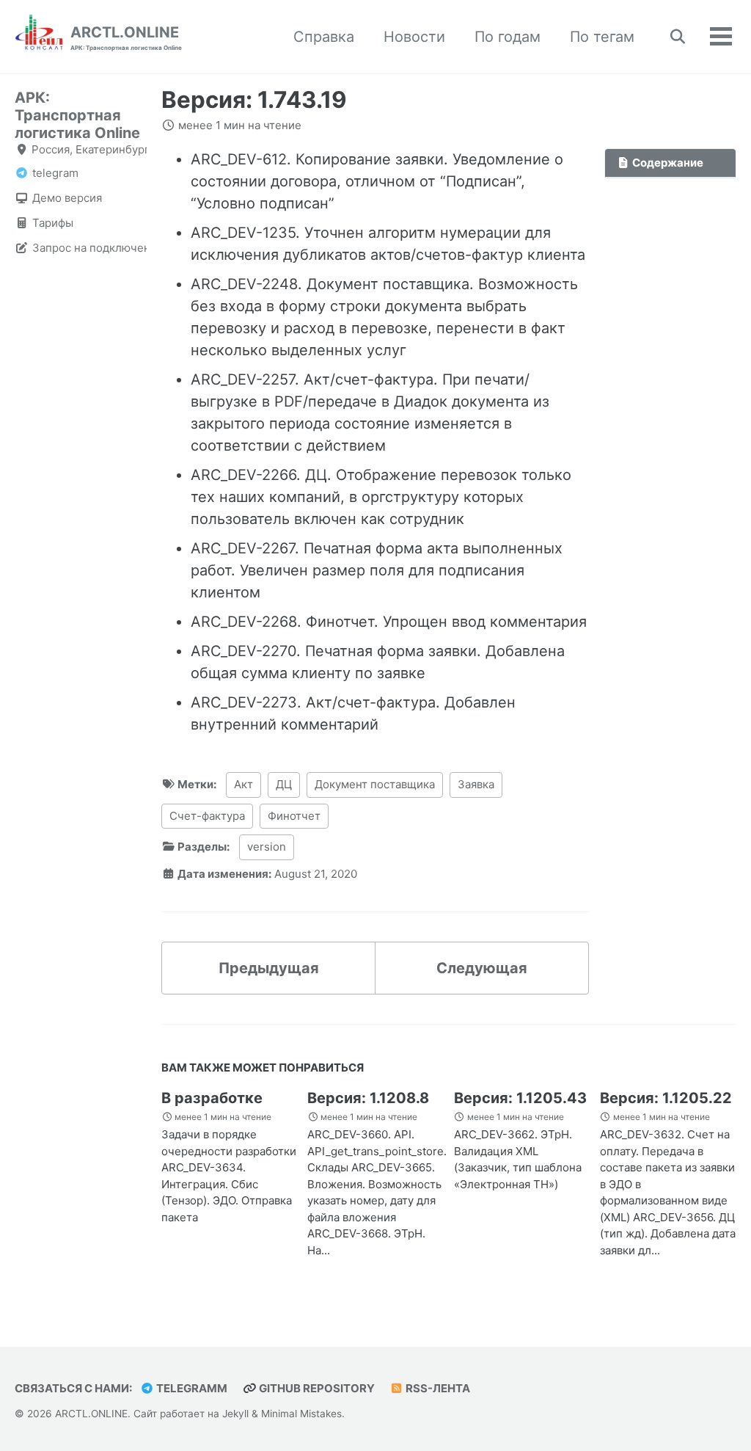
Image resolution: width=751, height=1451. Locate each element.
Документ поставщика (375, 784)
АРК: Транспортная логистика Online (77, 115)
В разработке (212, 1098)
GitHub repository (316, 1388)
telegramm (190, 1388)
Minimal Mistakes (301, 1413)
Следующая (481, 968)
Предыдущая (269, 968)
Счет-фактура (207, 816)
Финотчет (294, 816)
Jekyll (235, 1413)
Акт (243, 784)
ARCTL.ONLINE (126, 37)
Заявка (476, 784)
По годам (508, 37)
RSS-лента (436, 1388)
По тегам (602, 37)
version (266, 847)
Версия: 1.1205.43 (520, 1098)
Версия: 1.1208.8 (368, 1098)
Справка (323, 37)
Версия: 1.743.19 (254, 100)
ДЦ (284, 784)
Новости (414, 37)
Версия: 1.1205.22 (666, 1098)
